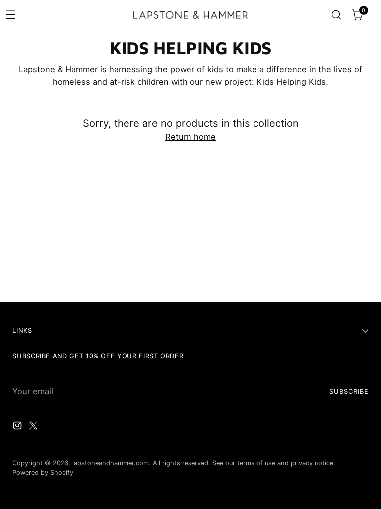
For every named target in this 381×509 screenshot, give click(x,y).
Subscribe (349, 391)
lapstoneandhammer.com (110, 463)
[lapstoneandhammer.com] (190, 15)
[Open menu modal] (10, 14)
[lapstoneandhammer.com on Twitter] (34, 427)
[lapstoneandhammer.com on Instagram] (18, 427)
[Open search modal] (336, 15)
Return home (190, 137)
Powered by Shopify (42, 472)
